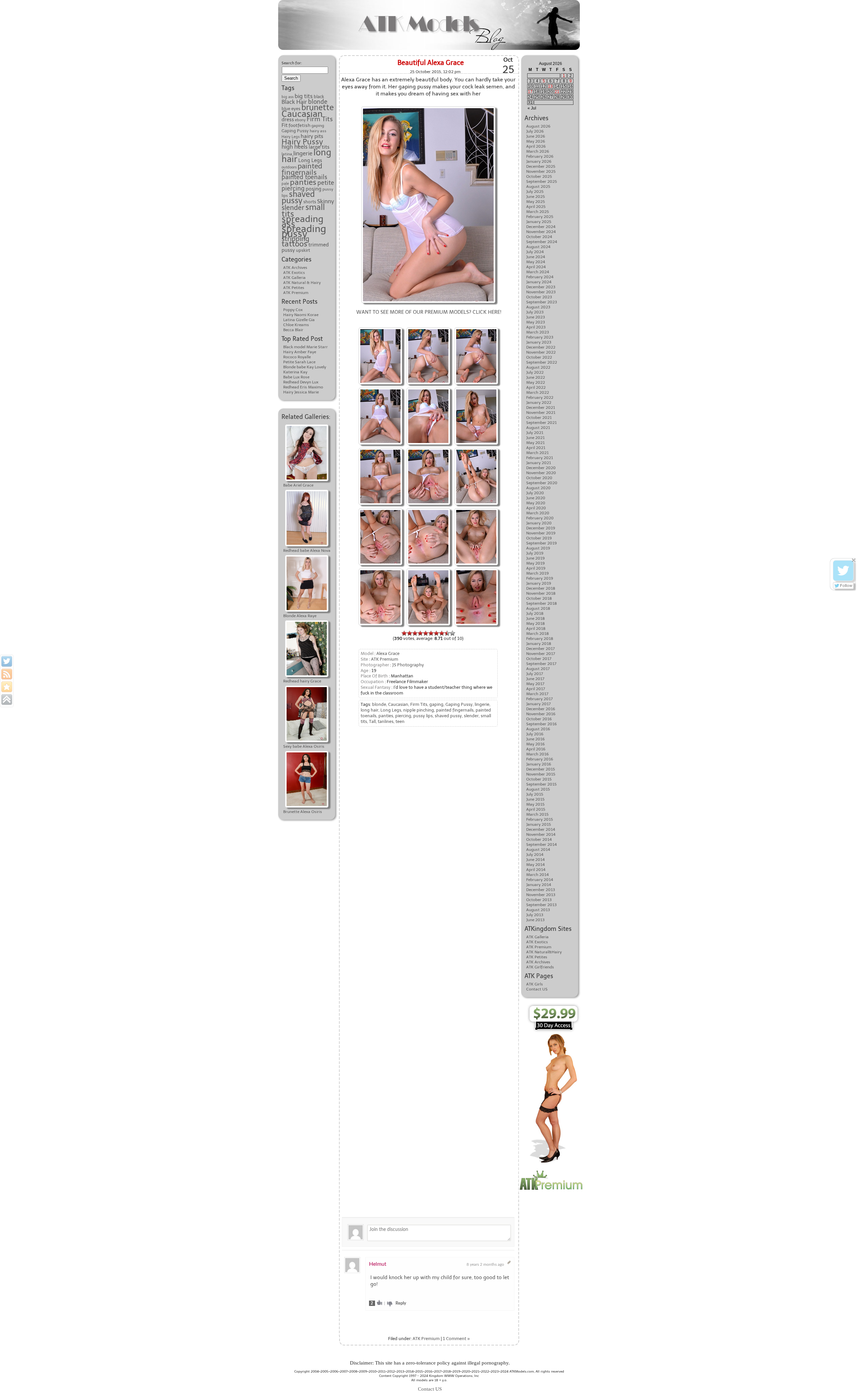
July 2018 (535, 613)
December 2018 (540, 588)
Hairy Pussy (302, 141)
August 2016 (538, 729)
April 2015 (535, 809)
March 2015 (537, 814)
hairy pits (312, 136)
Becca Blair (293, 329)
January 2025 (538, 221)
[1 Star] (404, 633)
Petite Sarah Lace (299, 362)
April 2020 (536, 508)
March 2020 (537, 513)
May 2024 (535, 262)
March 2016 (537, 754)
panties (303, 182)
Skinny (325, 201)
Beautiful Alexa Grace (430, 63)
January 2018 (538, 643)
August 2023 (538, 307)
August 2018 (538, 608)
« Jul (532, 108)
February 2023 (539, 337)
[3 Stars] (415, 633)
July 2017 (534, 673)
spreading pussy (304, 231)
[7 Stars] (436, 633)
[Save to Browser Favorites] (6, 686)
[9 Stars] (447, 633)
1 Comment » (456, 1338)
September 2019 (541, 543)
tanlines (385, 721)
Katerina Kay (295, 372)
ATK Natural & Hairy (302, 282)
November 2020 (541, 472)
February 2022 (539, 397)
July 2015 (534, 794)
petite (325, 183)
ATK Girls (534, 984)
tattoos (294, 243)
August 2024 (538, 246)
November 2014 (540, 834)
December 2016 (540, 709)
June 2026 (535, 136)
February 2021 (539, 457)
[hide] (854, 560)
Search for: (292, 63)
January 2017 (538, 704)
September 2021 (541, 422)
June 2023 (535, 317)
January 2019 (538, 583)
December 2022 (540, 347)
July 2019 (534, 553)
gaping (317, 125)
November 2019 (540, 533)
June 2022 (535, 377)
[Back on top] (6, 699)
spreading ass (302, 221)
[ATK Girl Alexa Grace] (428, 328)
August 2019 (538, 548)
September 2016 (541, 724)
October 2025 (539, 176)
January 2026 (538, 161)
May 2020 (535, 503)
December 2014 (540, 829)
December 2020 (541, 467)
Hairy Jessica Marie (301, 392)
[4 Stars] (420, 633)
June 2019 (535, 558)
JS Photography (408, 664)
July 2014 (534, 854)
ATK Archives (295, 267)
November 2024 (541, 231)
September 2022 (541, 362)
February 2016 (539, 759)
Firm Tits (320, 119)
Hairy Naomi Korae (300, 314)
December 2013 (540, 889)
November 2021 (540, 412)
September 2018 (541, 603)
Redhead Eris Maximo (303, 387)
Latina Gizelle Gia (299, 319)
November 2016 (540, 714)
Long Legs (310, 160)
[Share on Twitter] (6, 661)
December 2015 (540, 769)
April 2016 (535, 749)
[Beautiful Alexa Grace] (476, 388)
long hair (369, 710)
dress (288, 119)
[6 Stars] (431, 633)
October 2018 (539, 598)
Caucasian (302, 113)
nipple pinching (418, 710)
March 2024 (537, 272)
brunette (317, 107)
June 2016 (535, 739)
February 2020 (540, 518)
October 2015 (539, 779)
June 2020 (535, 498)
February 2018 (539, 638)
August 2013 (538, 909)
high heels (295, 146)
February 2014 (539, 879)
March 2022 (537, 392)
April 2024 (536, 267)
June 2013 (535, 919)
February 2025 (539, 216)
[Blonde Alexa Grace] (476, 448)
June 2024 (535, 256)
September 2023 (541, 302)
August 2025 (538, 186)
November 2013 (540, 894)
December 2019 (540, 528)
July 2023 (535, 312)
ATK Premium (295, 292)
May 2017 (535, 683)
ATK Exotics (294, 272)
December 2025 (540, 166)
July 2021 (534, 432)
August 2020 (538, 488)
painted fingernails (302, 169)
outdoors (289, 167)
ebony (300, 120)
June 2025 (535, 196)
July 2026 (535, 131)
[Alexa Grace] (428, 107)
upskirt (303, 250)
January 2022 (538, 402)
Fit (285, 125)
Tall (372, 721)
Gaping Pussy (295, 130)
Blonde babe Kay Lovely (304, 367)
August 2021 (538, 427)
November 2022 (541, 352)
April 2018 (536, 628)
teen (400, 721)
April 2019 (535, 568)
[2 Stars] (409, 633)
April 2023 (536, 327)
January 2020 (539, 523)
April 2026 (536, 146)
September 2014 (541, 844)
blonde (317, 101)
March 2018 (537, 633)
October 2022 (539, 357)
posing (313, 189)
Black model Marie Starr (305, 347)
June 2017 (535, 678)
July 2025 (535, 191)
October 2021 (539, 417)
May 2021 (535, 442)
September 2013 (541, 904)
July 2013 (534, 914)
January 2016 (538, 764)
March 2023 (537, 332)
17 (530, 91)
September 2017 (541, 663)
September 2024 (541, 241)
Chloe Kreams (296, 324)
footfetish (299, 125)
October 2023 (539, 297)
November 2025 (541, 171)
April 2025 (536, 206)
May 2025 (535, 201)
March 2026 (537, 151)
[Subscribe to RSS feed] (6, 674)
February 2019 (539, 578)
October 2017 (538, 658)
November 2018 (541, 593)
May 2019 (535, 563)
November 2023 (541, 292)
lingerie (302, 153)
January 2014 (538, 884)
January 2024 (538, 282)
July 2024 (535, 251)
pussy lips (423, 715)
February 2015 (539, 819)
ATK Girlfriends (540, 967)
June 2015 (535, 799)
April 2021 (535, 447)
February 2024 (539, 277)
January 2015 (538, 824)
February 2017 (539, 698)
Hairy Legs (291, 137)
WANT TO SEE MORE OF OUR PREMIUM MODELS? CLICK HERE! (428, 312)
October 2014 (539, 839)
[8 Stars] (441, 633)
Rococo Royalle (297, 357)
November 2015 (540, 774)
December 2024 (540, 226)
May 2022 (535, 382)
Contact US (537, 989)
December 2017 (540, 648)
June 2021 (535, 437)
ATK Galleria (294, 277)
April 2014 (535, 869)
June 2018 (535, 618)
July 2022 (535, 372)
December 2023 (540, 287)
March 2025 (537, 211)
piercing (293, 188)
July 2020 (535, 493)
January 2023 (538, 342)
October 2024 (539, 236)
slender (293, 208)
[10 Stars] (452, 633)
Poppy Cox (293, 309)
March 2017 (537, 693)
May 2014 (535, 864)
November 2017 (540, 653)
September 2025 (541, 181)
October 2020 (539, 477)
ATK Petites (293, 287)
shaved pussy (298, 197)
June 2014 (535, 859)
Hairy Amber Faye (299, 352)
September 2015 (541, 784)
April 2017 (535, 688)
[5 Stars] (425, 633)
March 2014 (537, 874)
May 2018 (535, 623)
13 (550, 86)
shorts (309, 201)
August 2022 (538, 367)
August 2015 (538, 789)
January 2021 (538, 462)
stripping (295, 239)
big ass (288, 97)
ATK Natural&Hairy (544, 952)
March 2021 (537, 452)
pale (285, 183)
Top (842, 1380)
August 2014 (538, 849)
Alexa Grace (388, 653)
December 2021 (540, 407)
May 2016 (535, 744)
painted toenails (304, 177)
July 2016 (534, 734)
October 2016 (539, 719)
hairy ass (318, 130)
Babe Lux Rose (296, 377)
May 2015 (535, 804)
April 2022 (536, 387)
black (319, 96)
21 (557, 91)
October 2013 (539, 899)
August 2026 (538, 126)
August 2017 (538, 668)
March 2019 (537, 573)
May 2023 (535, 322)
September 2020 (541, 483)
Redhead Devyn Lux (300, 382)
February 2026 (539, 156)
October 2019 (539, 538)
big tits (304, 96)
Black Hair (294, 101)
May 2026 (535, 141)
